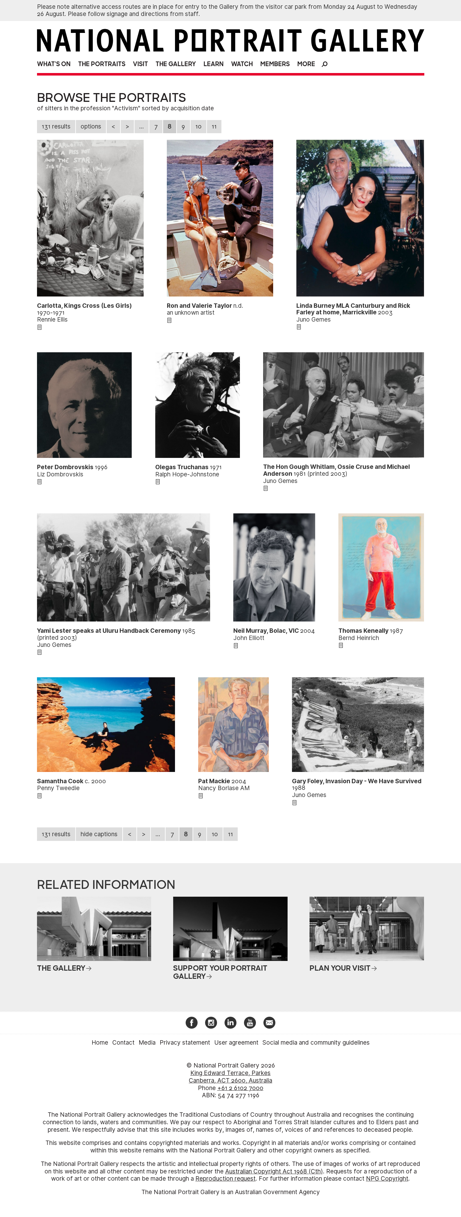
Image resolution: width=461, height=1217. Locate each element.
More (306, 64)
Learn (214, 64)
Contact (123, 1042)
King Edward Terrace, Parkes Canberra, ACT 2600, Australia (230, 1076)
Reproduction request (225, 1178)
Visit (140, 64)
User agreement (236, 1042)
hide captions (99, 834)
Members (275, 64)
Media (147, 1042)
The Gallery (176, 64)
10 (198, 126)
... (141, 126)
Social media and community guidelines (316, 1042)
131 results (56, 126)
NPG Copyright (387, 1178)
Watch (242, 64)
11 (214, 126)
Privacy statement (185, 1042)
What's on (54, 64)
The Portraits (101, 64)
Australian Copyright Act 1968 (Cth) (274, 1171)
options (91, 126)
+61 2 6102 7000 (240, 1088)
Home (100, 1042)
